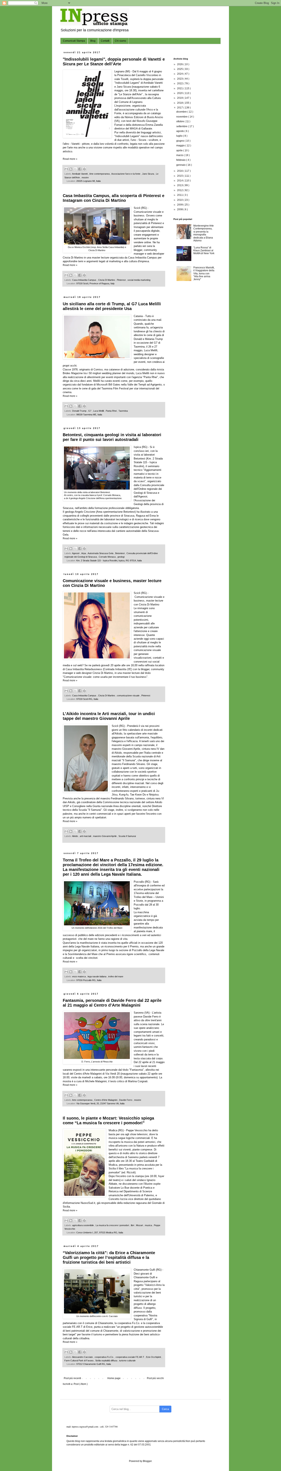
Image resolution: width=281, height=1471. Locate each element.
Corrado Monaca (107, 557)
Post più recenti (72, 1378)
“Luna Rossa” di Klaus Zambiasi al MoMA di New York (203, 250)
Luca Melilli (99, 411)
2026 (180, 64)
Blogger (147, 1461)
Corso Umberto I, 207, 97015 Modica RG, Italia (99, 1232)
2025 (180, 69)
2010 (180, 200)
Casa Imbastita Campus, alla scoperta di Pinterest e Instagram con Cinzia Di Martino (113, 198)
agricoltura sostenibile (83, 1225)
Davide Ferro (126, 1100)
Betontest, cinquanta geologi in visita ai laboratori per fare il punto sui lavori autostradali (112, 437)
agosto (180, 131)
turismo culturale (127, 1360)
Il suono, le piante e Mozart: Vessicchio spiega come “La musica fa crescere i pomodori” (108, 1120)
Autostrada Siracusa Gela (101, 553)
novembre (182, 116)
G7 (90, 411)
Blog (92, 40)
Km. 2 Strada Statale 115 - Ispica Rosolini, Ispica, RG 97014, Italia (109, 560)
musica (149, 1225)
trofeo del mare (115, 976)
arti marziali (86, 836)
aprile (179, 150)
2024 (180, 73)
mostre (85, 177)
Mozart (140, 1225)
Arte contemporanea (99, 174)
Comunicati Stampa (74, 40)
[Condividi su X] (75, 169)
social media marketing (139, 280)
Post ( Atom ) (81, 1384)
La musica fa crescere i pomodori (113, 1225)
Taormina (123, 411)
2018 (180, 102)
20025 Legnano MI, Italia (88, 181)
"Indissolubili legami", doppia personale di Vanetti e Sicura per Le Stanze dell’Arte (114, 61)
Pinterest (121, 280)
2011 (180, 195)
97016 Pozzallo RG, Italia (88, 980)
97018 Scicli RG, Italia (87, 699)
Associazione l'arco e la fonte (126, 174)
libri (133, 1225)
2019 (180, 97)
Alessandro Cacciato (82, 1357)
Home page (114, 1378)
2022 (180, 83)
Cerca (165, 1409)
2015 (180, 175)
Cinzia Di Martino (107, 280)
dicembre (181, 111)
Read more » (70, 158)
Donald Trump (79, 411)
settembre (182, 126)
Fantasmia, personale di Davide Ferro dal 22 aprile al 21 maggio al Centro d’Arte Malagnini (112, 1002)
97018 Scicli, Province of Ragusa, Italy (95, 283)
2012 (180, 190)
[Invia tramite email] (66, 169)
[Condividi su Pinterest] (84, 169)
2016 (180, 170)
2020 (180, 93)
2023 (180, 78)
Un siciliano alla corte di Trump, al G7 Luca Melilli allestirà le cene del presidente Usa (112, 306)
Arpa (84, 553)
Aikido (75, 836)
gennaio (181, 164)
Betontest (120, 553)
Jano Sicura (148, 174)
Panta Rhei (111, 411)
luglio (179, 135)
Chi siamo (120, 40)
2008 (180, 209)
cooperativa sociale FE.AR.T (130, 1357)
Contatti (105, 40)
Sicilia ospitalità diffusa (106, 1360)
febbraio (181, 160)
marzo (180, 155)
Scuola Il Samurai (127, 836)
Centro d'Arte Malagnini (106, 1100)
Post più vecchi (155, 1378)
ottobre (180, 121)
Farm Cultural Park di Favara (79, 1360)
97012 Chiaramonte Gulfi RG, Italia (93, 1364)
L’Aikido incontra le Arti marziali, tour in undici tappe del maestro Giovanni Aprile (109, 716)
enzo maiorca (79, 976)
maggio (180, 145)
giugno (180, 140)
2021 (180, 88)
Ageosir (76, 553)
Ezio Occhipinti (153, 1357)
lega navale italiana (97, 976)
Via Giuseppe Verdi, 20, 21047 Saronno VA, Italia (100, 1103)
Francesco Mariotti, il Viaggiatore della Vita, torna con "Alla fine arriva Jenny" (204, 273)
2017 (180, 107)
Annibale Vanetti (80, 174)
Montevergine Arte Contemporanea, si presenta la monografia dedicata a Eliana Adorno (203, 233)
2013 (180, 185)
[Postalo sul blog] (71, 169)
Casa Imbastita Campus (84, 280)
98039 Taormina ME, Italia (89, 414)
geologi (120, 557)
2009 (180, 204)
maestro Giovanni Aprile (105, 836)
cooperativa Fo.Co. (104, 1357)
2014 (180, 180)
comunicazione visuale (128, 695)
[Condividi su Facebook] (80, 169)
